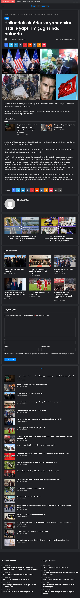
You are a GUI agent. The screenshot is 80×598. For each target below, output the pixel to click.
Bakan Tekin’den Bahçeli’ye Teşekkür (27, 1)
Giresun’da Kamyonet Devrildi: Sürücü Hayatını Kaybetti (37, 462)
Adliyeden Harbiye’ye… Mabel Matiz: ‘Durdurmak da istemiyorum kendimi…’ (43, 454)
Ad (5, 339)
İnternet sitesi (45, 346)
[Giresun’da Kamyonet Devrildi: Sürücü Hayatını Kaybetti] (9, 465)
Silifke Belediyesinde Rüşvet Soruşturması (63, 270)
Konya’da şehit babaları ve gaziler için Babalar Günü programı (38, 271)
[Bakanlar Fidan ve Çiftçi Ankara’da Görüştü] (9, 534)
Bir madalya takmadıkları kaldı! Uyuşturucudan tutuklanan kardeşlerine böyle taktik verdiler (64, 295)
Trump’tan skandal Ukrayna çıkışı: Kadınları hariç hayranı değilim (14, 294)
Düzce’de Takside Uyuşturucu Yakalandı (31, 514)
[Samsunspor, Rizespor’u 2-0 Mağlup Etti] (40, 284)
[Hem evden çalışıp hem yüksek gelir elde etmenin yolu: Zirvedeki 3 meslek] (9, 542)
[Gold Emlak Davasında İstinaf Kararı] (9, 499)
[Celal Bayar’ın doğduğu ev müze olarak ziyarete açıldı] (9, 447)
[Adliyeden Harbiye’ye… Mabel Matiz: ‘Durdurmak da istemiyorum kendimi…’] (9, 456)
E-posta (7, 346)
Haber (14, 14)
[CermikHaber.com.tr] (40, 6)
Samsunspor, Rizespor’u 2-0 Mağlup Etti (39, 293)
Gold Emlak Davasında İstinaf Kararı (29, 497)
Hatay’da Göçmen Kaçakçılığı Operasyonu (32, 385)
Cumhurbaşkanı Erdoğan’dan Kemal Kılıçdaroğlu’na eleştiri (38, 471)
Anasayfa (9, 14)
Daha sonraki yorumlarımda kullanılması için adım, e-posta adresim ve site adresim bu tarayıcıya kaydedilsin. (40, 353)
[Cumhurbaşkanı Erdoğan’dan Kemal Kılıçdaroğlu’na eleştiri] (9, 473)
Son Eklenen (40, 369)
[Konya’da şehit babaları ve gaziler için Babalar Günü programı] (40, 261)
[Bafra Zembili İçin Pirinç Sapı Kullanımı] (9, 491)
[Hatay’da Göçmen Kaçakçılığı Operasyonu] (46, 127)
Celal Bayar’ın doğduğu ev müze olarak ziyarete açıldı (36, 445)
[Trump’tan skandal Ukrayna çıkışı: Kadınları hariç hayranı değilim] (15, 284)
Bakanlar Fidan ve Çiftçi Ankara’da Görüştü (32, 531)
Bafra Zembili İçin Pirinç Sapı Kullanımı (30, 488)
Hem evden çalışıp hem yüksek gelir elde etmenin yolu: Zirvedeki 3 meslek (42, 540)
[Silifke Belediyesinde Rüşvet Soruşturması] (65, 261)
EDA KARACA (12, 39)
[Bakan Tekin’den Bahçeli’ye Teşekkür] (15, 261)
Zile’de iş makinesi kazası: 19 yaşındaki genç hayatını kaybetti (38, 480)
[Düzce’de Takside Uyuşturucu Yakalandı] (9, 516)
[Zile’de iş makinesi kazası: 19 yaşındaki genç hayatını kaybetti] (9, 482)
